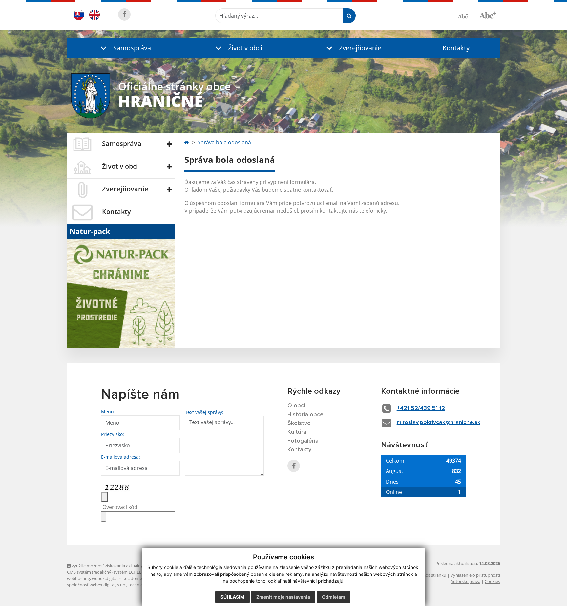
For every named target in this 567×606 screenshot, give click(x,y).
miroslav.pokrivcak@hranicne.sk (438, 422)
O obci (296, 406)
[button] (124, 48)
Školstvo (299, 423)
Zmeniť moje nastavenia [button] (283, 597)
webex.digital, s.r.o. (110, 578)
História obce (305, 415)
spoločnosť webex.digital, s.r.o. (96, 585)
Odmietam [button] (333, 597)
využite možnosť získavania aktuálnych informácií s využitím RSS (134, 566)
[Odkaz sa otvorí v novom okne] (124, 14)
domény (139, 578)
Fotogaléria (303, 441)
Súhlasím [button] (232, 597)
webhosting (78, 578)
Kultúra (296, 432)
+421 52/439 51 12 (421, 408)
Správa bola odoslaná (224, 142)
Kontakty (456, 47)
